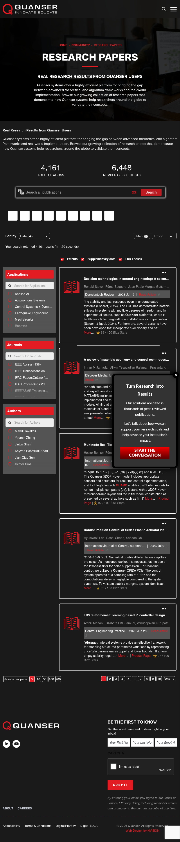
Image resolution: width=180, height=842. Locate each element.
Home (63, 45)
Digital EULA (88, 826)
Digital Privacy (66, 826)
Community (81, 45)
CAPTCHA (116, 753)
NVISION (153, 830)
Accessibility (11, 826)
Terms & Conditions (38, 826)
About (8, 808)
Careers (25, 808)
